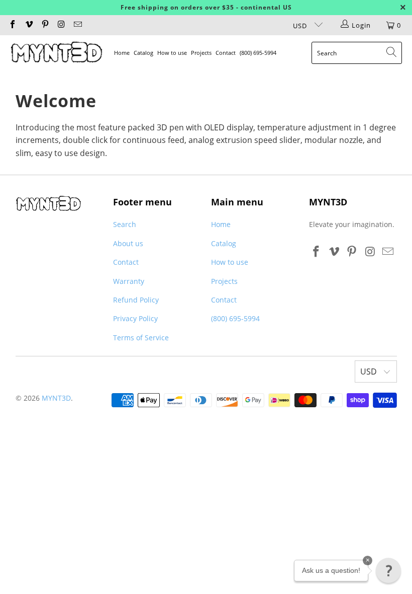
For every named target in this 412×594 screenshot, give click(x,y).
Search (124, 224)
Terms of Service (141, 337)
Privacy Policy (135, 318)
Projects (201, 52)
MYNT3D (56, 398)
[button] (388, 570)
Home (122, 52)
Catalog (143, 52)
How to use (172, 52)
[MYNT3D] (56, 53)
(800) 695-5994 (258, 52)
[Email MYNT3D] (77, 25)
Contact (226, 52)
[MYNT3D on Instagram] (60, 25)
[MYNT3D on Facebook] (12, 25)
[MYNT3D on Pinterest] (44, 25)
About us (128, 243)
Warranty (128, 281)
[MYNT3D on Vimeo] (28, 25)
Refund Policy (136, 300)
